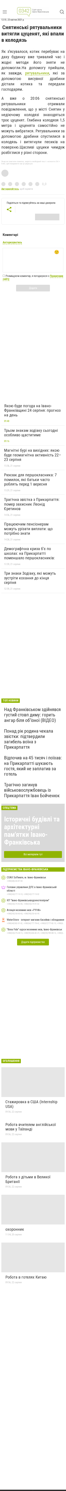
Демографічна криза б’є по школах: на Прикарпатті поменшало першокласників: (29, 553)
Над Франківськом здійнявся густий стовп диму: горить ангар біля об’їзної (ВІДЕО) (32, 715)
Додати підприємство (33, 942)
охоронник (14, 1229)
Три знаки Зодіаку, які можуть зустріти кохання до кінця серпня (30, 578)
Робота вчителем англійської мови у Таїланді (30, 1127)
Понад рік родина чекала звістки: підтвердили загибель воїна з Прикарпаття (28, 739)
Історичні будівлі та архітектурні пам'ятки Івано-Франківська (32, 830)
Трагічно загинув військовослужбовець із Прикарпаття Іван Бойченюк (32, 790)
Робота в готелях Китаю (26, 1277)
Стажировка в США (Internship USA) (31, 1104)
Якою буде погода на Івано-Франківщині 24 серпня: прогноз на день (32, 410)
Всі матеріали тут (33, 854)
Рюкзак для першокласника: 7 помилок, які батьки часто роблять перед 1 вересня (30, 480)
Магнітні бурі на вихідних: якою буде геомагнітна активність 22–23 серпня (32, 455)
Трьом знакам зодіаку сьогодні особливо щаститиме (31, 432)
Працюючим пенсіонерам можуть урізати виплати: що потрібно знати (28, 529)
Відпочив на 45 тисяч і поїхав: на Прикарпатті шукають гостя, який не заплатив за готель (33, 766)
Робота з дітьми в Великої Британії (27, 1179)
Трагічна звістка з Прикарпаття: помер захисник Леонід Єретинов (31, 504)
